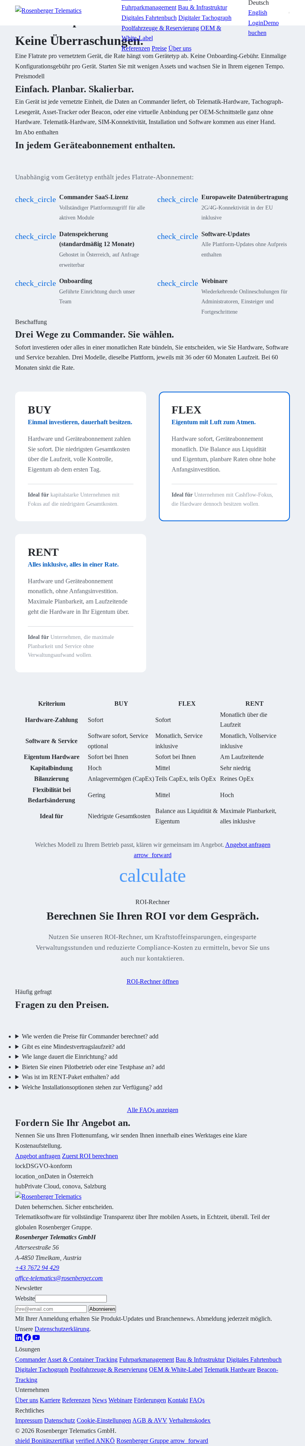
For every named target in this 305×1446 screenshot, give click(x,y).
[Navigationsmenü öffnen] (289, 13)
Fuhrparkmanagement (146, 1359)
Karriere (50, 1400)
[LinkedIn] (19, 1338)
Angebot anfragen (37, 1156)
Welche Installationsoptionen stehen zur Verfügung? (92, 1087)
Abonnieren (102, 1309)
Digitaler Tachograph (41, 1369)
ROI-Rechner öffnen (153, 981)
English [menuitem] (257, 12)
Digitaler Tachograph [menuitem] (205, 17)
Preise (159, 48)
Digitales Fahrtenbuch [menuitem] (149, 17)
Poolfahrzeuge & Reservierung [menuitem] (160, 28)
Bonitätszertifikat (44, 1440)
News (99, 1400)
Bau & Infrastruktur (200, 1359)
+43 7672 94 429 (37, 1267)
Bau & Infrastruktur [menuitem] (202, 7)
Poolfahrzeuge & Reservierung (108, 1369)
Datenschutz (59, 1420)
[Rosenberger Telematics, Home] (63, 13)
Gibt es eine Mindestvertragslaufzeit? (73, 1046)
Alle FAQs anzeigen (152, 1109)
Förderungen (150, 1400)
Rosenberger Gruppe (162, 1440)
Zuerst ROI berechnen (90, 1156)
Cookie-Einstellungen (104, 1420)
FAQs (197, 1400)
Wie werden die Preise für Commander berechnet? (90, 1036)
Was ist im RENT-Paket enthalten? (71, 1076)
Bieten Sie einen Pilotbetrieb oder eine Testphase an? (93, 1067)
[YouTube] (36, 1338)
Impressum (28, 1420)
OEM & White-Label (176, 1369)
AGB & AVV (149, 1420)
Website (25, 1298)
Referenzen (136, 48)
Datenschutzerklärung (62, 1329)
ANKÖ (95, 1440)
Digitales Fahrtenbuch (254, 1359)
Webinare (120, 1400)
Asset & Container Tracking (82, 1359)
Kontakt (178, 1400)
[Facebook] (28, 1338)
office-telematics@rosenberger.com (59, 1278)
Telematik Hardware (229, 1369)
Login (255, 22)
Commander (30, 1359)
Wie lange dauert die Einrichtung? (70, 1056)
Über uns (179, 48)
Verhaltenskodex (189, 1420)
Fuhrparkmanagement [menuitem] (149, 7)
